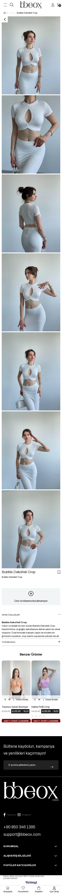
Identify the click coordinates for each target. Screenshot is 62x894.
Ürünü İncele (22, 699)
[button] (2, 723)
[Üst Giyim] (11, 12)
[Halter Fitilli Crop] (46, 682)
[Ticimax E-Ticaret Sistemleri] (31, 883)
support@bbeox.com (22, 834)
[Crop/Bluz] (14, 12)
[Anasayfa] (7, 12)
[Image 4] (31, 791)
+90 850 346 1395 (19, 827)
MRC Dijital (29, 876)
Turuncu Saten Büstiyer (15, 707)
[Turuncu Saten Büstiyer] (16, 682)
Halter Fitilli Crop (41, 707)
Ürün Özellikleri (11, 615)
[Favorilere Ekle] (59, 572)
